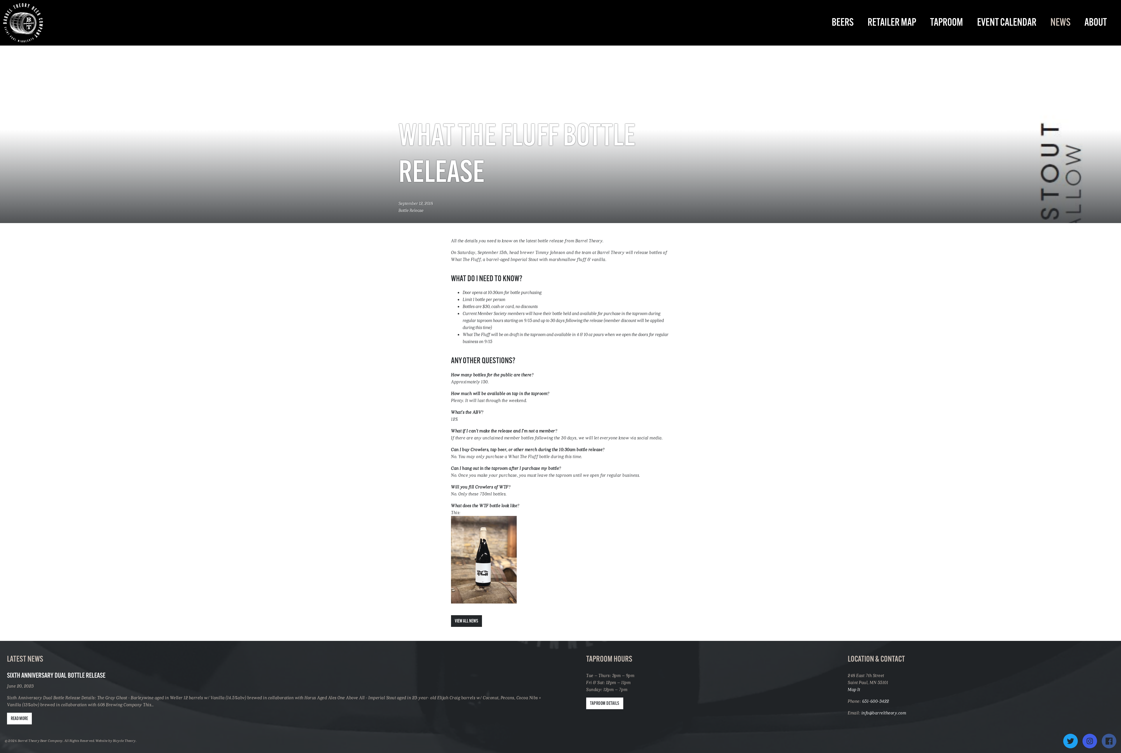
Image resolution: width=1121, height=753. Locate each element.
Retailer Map (892, 23)
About (1096, 23)
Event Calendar (1006, 23)
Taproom (946, 23)
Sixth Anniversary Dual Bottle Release (56, 675)
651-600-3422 (875, 701)
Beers (843, 23)
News (1060, 23)
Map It (854, 689)
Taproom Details (604, 703)
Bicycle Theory (124, 740)
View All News (466, 621)
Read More (19, 719)
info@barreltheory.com (883, 713)
